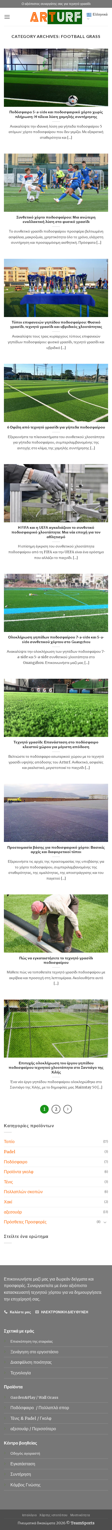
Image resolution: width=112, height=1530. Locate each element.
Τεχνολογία (20, 1372)
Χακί (8, 1201)
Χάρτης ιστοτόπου (53, 1515)
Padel (9, 1151)
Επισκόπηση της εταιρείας (31, 1341)
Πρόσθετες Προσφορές (25, 1221)
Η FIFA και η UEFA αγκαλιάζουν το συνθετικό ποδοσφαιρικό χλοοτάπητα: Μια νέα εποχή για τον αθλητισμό (56, 532)
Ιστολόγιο (29, 1515)
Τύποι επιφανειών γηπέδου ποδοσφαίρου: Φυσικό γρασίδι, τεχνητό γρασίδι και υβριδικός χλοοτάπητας (56, 324)
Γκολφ (46, 1418)
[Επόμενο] (67, 1109)
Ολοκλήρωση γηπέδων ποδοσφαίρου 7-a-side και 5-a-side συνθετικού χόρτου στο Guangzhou (56, 639)
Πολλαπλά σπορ (54, 1407)
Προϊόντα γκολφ (18, 1171)
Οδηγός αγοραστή (25, 1453)
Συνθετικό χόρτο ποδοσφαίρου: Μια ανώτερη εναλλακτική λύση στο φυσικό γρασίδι (56, 219)
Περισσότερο (44, 1428)
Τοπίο (9, 1141)
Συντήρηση (20, 1474)
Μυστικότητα (80, 1515)
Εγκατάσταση (22, 1463)
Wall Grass (48, 1397)
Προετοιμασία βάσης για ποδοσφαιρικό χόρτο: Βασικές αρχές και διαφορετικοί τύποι (56, 849)
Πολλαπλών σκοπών (23, 1191)
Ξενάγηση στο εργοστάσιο (34, 1351)
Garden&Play (22, 1397)
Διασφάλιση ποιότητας (31, 1362)
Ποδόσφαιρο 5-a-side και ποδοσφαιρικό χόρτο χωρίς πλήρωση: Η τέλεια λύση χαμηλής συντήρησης (56, 114)
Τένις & (17, 1418)
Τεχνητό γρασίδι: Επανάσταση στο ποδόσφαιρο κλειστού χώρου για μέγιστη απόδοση (56, 744)
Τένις (8, 1181)
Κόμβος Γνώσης (25, 1484)
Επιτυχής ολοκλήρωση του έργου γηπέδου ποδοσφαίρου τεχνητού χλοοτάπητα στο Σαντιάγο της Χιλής (56, 1067)
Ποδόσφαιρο (15, 1161)
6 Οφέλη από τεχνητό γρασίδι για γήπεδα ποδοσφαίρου (56, 427)
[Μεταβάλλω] (105, 1222)
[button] (7, 16)
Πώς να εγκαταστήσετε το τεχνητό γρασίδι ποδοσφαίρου (56, 960)
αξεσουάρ (13, 1212)
